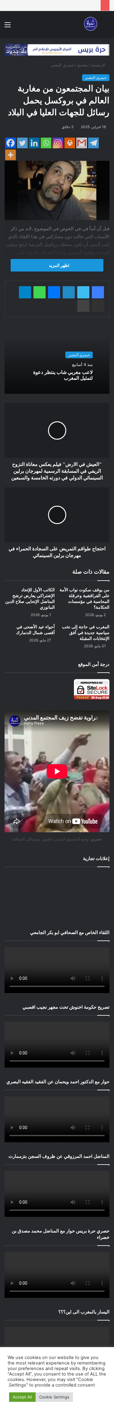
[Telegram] (93, 143)
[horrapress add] (57, 49)
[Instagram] (58, 143)
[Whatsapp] (46, 143)
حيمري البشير (62, 64)
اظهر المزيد (58, 265)
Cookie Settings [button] (54, 1396)
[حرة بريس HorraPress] (90, 24)
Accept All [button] (22, 1396)
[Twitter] (22, 143)
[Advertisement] (57, 896)
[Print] (69, 143)
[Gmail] (81, 143)
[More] (10, 155)
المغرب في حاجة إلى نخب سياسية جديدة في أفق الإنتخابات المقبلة (85, 633)
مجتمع (83, 64)
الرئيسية (98, 64)
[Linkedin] (34, 143)
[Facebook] (10, 143)
